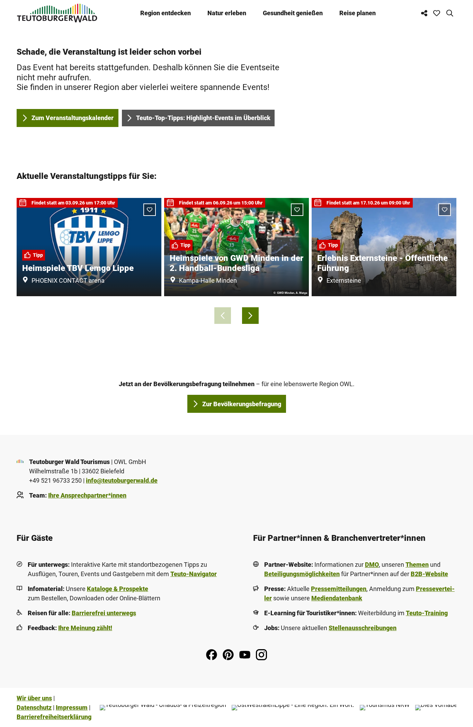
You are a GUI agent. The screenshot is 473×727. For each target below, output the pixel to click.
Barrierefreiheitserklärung (54, 716)
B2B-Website (429, 574)
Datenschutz (34, 707)
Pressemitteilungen (338, 588)
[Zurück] (222, 315)
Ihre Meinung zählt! (85, 627)
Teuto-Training (427, 613)
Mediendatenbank (336, 598)
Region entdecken (165, 13)
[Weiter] (250, 315)
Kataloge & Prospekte (117, 588)
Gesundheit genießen (293, 13)
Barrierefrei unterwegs (104, 613)
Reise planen (357, 13)
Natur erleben (226, 13)
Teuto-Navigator (193, 574)
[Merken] (149, 209)
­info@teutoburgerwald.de (122, 480)
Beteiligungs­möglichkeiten (302, 574)
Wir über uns (34, 698)
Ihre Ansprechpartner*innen (87, 495)
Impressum (72, 707)
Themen (417, 564)
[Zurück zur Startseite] (57, 12)
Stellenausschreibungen (362, 627)
